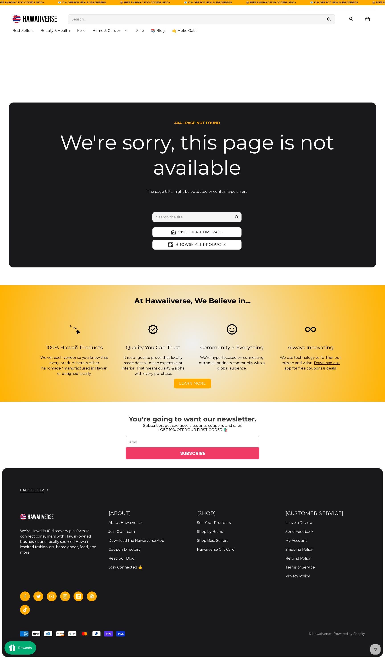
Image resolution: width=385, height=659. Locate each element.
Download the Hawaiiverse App (136, 540)
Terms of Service (300, 567)
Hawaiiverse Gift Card (216, 549)
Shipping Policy (299, 549)
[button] (368, 19)
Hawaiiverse (321, 634)
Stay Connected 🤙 (126, 567)
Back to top (32, 490)
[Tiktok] (25, 610)
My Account (296, 540)
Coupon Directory (125, 549)
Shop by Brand (210, 532)
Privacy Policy (297, 576)
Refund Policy (298, 558)
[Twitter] (38, 596)
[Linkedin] (78, 596)
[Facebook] (25, 596)
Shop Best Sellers (212, 540)
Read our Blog (122, 558)
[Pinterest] (92, 596)
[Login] (351, 19)
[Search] (237, 217)
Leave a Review (299, 523)
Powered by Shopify (349, 634)
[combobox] (201, 19)
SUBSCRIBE (192, 453)
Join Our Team (122, 532)
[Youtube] (52, 596)
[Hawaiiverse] (34, 19)
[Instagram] (65, 596)
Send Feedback (299, 532)
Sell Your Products (214, 523)
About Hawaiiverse (125, 523)
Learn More (192, 383)
